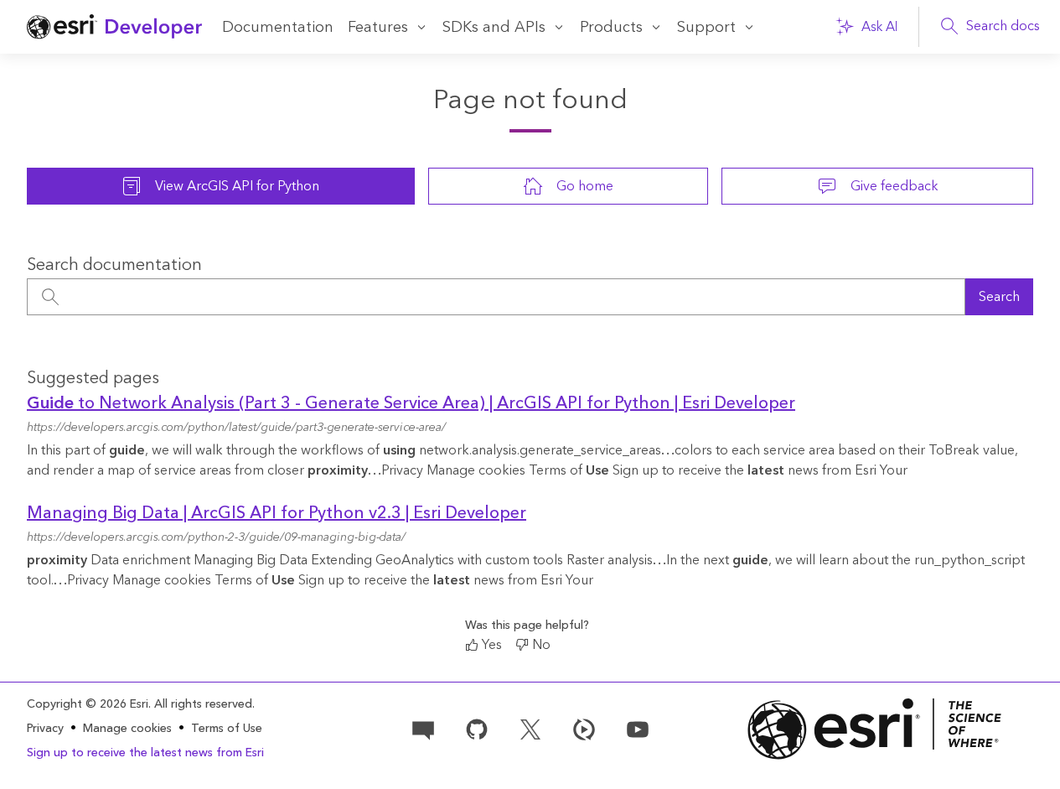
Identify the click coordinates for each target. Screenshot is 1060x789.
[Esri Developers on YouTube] (638, 728)
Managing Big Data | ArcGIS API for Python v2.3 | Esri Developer (276, 513)
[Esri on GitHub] (477, 728)
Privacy (45, 729)
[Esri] (874, 729)
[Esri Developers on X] (530, 728)
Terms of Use (226, 729)
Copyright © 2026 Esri (87, 704)
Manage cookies (127, 729)
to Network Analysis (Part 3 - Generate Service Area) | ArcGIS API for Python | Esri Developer (411, 403)
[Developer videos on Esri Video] (584, 728)
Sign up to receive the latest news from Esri (145, 753)
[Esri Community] (423, 728)
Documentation (278, 27)
